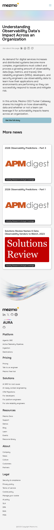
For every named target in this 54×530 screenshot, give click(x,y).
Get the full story (13, 120)
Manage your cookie (11, 496)
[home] (11, 5)
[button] (50, 5)
